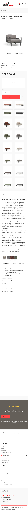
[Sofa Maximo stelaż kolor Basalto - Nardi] (19, 113)
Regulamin (15, 419)
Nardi (12, 67)
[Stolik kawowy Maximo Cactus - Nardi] (7, 183)
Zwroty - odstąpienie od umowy (8, 436)
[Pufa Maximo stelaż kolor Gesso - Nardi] (19, 147)
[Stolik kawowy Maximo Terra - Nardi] (7, 171)
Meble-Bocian (3, 10)
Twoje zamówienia (5, 458)
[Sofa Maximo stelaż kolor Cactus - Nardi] (7, 113)
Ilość (3, 89)
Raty (2, 438)
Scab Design (4, 480)
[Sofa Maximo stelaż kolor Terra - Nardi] (7, 104)
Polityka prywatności (6, 452)
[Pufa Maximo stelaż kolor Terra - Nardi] (7, 147)
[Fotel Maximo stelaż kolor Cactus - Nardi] (7, 135)
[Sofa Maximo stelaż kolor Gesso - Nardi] (19, 104)
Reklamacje (4, 440)
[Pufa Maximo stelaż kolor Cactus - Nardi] (7, 159)
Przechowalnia (4, 462)
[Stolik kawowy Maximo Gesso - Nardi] (19, 171)
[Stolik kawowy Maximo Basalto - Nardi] (19, 183)
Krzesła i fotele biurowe (6, 469)
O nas (2, 446)
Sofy (8, 10)
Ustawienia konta (5, 460)
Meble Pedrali (4, 482)
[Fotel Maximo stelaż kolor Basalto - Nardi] (19, 135)
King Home (4, 476)
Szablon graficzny (8, 509)
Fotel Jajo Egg (4, 473)
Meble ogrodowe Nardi (6, 484)
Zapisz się (5, 416)
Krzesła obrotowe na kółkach (8, 471)
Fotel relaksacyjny (5, 475)
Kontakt (3, 448)
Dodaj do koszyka (11, 96)
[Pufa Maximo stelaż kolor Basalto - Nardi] (19, 159)
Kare (2, 478)
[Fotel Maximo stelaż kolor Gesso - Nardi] (19, 123)
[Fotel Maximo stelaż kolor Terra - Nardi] (7, 123)
